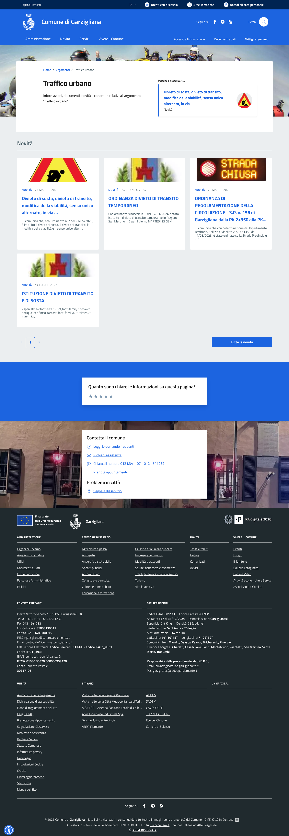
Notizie (194, 555)
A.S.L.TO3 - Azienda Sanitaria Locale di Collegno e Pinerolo (120, 707)
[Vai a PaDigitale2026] (248, 519)
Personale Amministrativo (34, 580)
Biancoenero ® (159, 825)
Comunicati (197, 561)
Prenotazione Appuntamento (36, 720)
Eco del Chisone (156, 720)
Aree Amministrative (30, 555)
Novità (27, 190)
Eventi (237, 549)
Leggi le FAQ (25, 714)
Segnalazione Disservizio (33, 726)
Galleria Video (242, 574)
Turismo (140, 580)
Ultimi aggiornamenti (30, 776)
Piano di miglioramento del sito (37, 707)
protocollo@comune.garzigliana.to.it (49, 642)
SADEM (151, 701)
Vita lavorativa (144, 586)
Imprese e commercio (149, 555)
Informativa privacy (29, 751)
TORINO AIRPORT (158, 714)
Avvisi (194, 567)
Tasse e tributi (199, 549)
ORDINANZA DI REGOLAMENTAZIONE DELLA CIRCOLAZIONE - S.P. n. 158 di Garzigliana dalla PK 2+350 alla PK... (230, 209)
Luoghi (237, 555)
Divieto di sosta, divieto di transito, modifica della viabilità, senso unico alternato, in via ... (193, 98)
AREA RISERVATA (144, 830)
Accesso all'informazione (189, 39)
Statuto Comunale (29, 745)
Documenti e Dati (28, 567)
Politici (21, 586)
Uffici (20, 561)
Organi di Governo (28, 549)
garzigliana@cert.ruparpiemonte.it (47, 637)
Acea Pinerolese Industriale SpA (102, 714)
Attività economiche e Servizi (252, 580)
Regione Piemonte (31, 5)
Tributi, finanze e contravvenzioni (156, 574)
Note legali (24, 758)
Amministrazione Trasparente (36, 695)
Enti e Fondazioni (28, 574)
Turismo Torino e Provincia (98, 720)
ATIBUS (151, 695)
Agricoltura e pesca (94, 549)
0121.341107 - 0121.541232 (42, 618)
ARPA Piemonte (92, 726)
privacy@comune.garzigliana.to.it (177, 665)
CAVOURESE (154, 707)
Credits (21, 770)
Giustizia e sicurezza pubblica (153, 549)
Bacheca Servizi (27, 739)
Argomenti (63, 69)
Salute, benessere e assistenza (155, 567)
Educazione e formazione (98, 593)
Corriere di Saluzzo (158, 726)
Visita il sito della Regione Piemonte (105, 695)
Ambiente (88, 555)
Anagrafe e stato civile (96, 561)
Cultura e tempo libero (96, 586)
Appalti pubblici (92, 567)
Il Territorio (240, 561)
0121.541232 (32, 623)
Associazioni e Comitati (248, 586)
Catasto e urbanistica (96, 580)
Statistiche (24, 783)
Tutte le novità (242, 342)
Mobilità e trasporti (147, 561)
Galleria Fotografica (246, 567)
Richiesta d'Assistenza (31, 732)
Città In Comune (222, 819)
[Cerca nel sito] (263, 22)
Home (47, 69)
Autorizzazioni (91, 574)
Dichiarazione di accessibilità (35, 701)
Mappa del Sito (27, 789)
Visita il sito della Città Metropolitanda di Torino (112, 701)
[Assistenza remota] (237, 819)
